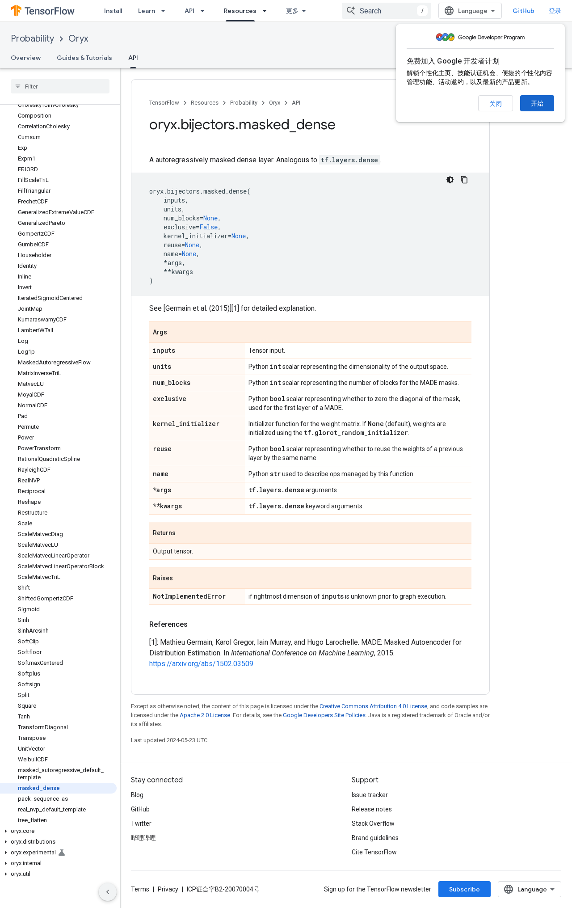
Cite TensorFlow (374, 852)
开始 (537, 103)
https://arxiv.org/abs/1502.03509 (201, 663)
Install (113, 11)
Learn (146, 11)
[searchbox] (60, 86)
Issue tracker (370, 794)
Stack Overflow (373, 823)
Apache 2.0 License (205, 715)
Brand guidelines (375, 837)
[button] (58, 831)
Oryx (78, 38)
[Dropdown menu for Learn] (166, 10)
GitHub (523, 11)
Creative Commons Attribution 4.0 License (373, 706)
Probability (32, 38)
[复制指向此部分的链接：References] (197, 624)
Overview (26, 58)
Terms (140, 889)
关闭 (495, 104)
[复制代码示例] (464, 180)
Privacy (168, 889)
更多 (292, 11)
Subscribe (464, 889)
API (189, 11)
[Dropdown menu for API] (205, 10)
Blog (137, 794)
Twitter (141, 823)
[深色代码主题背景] (450, 180)
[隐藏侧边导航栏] (108, 892)
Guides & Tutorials (84, 58)
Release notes (372, 809)
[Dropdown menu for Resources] (267, 10)
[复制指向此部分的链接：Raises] (182, 578)
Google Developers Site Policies (324, 715)
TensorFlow (164, 102)
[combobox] (386, 11)
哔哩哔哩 (143, 837)
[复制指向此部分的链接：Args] (176, 332)
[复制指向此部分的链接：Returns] (184, 533)
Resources (240, 11)
